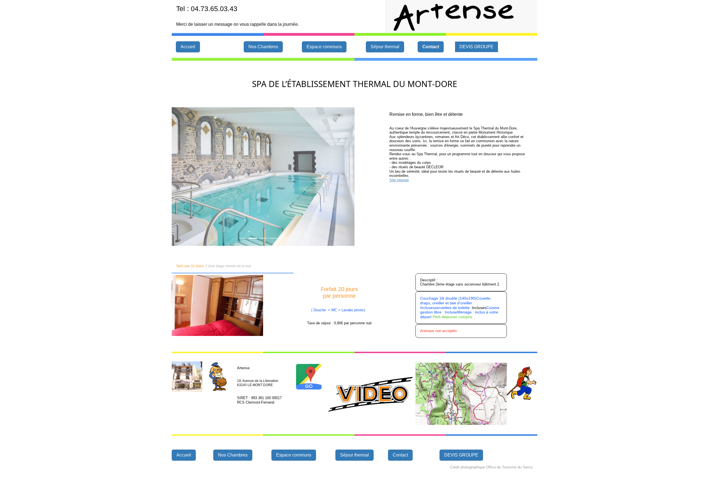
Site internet (399, 180)
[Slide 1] (243, 238)
